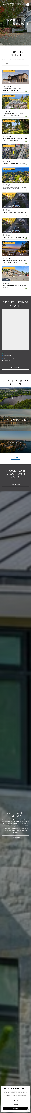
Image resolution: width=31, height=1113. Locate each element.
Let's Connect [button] (15, 484)
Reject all (15, 1100)
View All (15, 457)
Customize (15, 1104)
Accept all (15, 1108)
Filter (6, 63)
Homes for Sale (15, 367)
